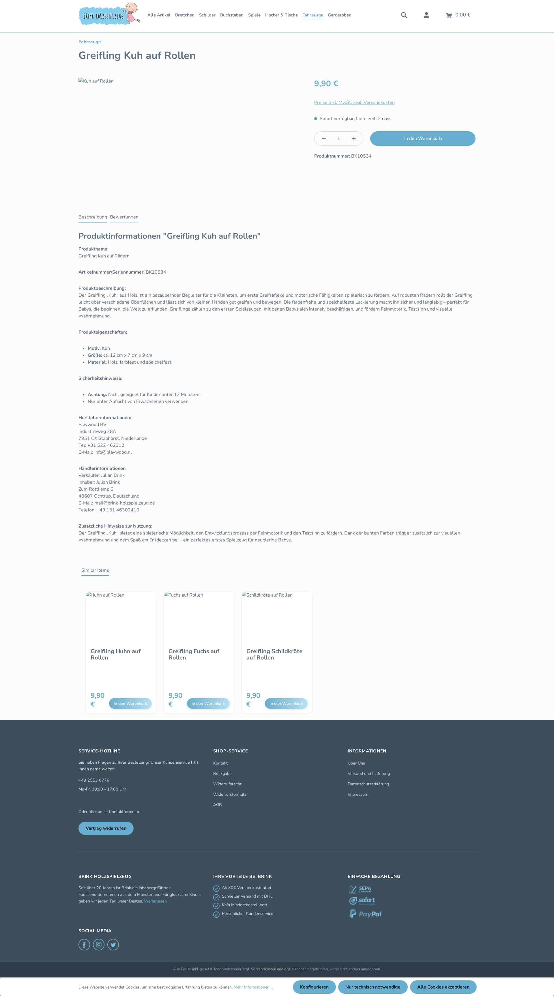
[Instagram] (98, 944)
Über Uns (356, 763)
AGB (217, 805)
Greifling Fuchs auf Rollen (194, 654)
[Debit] (360, 889)
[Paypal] (365, 913)
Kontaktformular (124, 811)
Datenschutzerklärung (368, 784)
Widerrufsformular (230, 794)
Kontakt (220, 763)
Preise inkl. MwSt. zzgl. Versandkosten (354, 102)
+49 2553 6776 (93, 780)
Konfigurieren (314, 987)
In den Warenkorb (423, 138)
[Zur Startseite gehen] (109, 13)
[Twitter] (113, 944)
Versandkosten (263, 969)
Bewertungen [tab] (124, 217)
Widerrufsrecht (227, 784)
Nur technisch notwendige (372, 987)
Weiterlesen (155, 901)
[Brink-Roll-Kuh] (192, 140)
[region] (193, 140)
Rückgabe (222, 773)
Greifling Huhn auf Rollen (116, 654)
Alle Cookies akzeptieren (443, 987)
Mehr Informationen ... (253, 987)
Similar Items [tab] (95, 570)
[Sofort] (362, 901)
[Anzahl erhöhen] (354, 138)
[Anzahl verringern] (323, 138)
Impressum (358, 794)
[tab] (92, 217)
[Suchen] (404, 14)
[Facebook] (84, 944)
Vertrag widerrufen (106, 828)
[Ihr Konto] (426, 14)
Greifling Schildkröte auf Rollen (274, 654)
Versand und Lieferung (369, 773)
